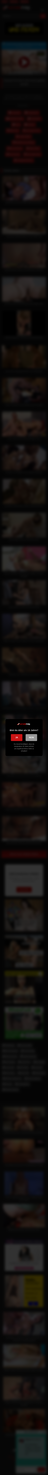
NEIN (31, 737)
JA (16, 737)
